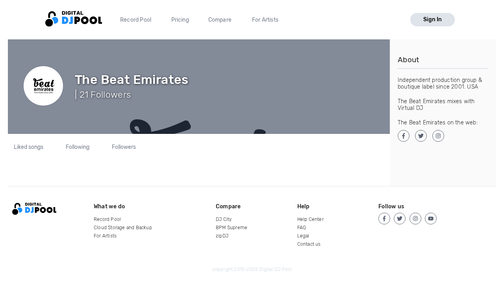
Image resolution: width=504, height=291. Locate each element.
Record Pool (135, 20)
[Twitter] (400, 218)
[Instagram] (415, 218)
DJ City (224, 219)
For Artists (265, 20)
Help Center (310, 219)
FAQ (301, 227)
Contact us (309, 244)
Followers (124, 147)
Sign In (432, 19)
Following (77, 147)
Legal (303, 236)
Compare (220, 20)
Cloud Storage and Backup (123, 227)
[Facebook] (384, 218)
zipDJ (222, 236)
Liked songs (28, 147)
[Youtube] (431, 218)
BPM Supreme (231, 227)
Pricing (180, 20)
